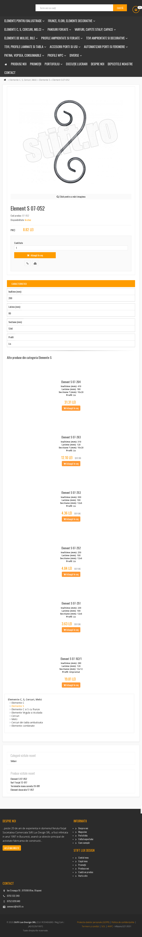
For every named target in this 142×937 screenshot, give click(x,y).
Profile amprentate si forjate (60, 38)
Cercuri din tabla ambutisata (27, 722)
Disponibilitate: (17, 220)
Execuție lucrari (76, 64)
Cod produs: (16, 215)
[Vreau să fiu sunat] (28, 263)
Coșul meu (82, 861)
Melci (14, 719)
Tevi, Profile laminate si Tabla (23, 46)
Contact (10, 72)
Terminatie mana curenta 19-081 (25, 786)
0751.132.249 (13, 895)
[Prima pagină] (5, 79)
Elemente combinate (23, 725)
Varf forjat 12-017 (19, 782)
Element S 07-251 (71, 603)
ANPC (110, 926)
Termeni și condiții (90, 926)
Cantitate (18, 243)
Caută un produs (85, 872)
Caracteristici (19, 284)
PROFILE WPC (55, 55)
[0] (135, 9)
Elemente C (17, 702)
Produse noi (18, 64)
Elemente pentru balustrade (23, 20)
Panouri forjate (58, 29)
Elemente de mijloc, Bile (19, 38)
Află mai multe (11, 848)
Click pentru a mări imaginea (72, 196)
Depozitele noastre (120, 64)
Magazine (82, 832)
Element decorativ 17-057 (22, 789)
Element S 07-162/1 (71, 659)
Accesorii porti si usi (64, 46)
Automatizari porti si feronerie (104, 46)
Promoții (35, 64)
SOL (103, 926)
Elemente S (44, 79)
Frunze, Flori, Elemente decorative (70, 20)
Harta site (82, 875)
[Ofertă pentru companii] (35, 263)
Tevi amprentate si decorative (105, 38)
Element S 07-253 (71, 493)
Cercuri (15, 715)
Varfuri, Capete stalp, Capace (94, 29)
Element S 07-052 (19, 779)
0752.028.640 (13, 901)
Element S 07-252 (71, 548)
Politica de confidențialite (123, 922)
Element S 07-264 (71, 382)
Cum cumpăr (84, 842)
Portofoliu (52, 64)
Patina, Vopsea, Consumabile (22, 55)
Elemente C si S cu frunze (25, 709)
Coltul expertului (85, 839)
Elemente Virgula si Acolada (26, 712)
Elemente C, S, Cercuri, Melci (22, 29)
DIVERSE (74, 55)
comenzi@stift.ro (15, 906)
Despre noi (97, 64)
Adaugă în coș (36, 255)
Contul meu (83, 857)
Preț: (13, 230)
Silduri (13, 761)
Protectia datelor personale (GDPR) (93, 922)
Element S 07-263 (71, 437)
